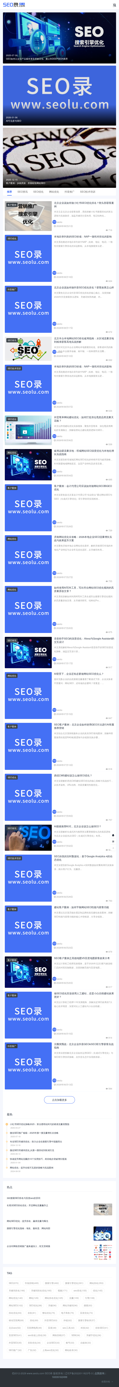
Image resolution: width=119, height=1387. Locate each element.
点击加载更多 (59, 1100)
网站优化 (54, 191)
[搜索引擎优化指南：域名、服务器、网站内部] (103, 1233)
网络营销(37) (59, 1335)
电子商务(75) (67, 1312)
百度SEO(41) (15, 1335)
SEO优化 (38, 191)
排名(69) (34, 1320)
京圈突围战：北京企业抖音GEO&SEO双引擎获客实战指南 (84, 1045)
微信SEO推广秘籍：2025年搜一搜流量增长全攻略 (34, 1132)
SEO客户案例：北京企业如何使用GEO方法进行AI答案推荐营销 (84, 726)
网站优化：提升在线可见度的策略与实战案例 (31, 1167)
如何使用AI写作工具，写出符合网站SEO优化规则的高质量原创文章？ (84, 589)
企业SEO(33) (53, 1342)
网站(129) (34, 1297)
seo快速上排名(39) (37, 1335)
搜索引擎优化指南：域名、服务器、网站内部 (28, 1228)
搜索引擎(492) (52, 1283)
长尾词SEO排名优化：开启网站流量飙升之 (27, 1205)
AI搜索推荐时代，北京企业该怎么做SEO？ (77, 826)
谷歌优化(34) (34, 1342)
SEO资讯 (23, 191)
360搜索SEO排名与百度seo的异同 (23, 1198)
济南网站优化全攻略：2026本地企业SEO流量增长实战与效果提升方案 (83, 538)
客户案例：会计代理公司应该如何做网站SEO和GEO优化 (83, 487)
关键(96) (52, 1305)
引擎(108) (90, 1297)
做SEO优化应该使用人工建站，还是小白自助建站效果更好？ (84, 995)
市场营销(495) (32, 1283)
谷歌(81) (32, 1312)
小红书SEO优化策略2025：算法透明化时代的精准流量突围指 (39, 1124)
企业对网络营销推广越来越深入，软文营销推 (28, 1246)
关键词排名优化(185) (41, 1290)
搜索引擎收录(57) (86, 1320)
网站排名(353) (97, 1283)
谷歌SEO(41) (101, 1327)
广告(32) (32, 1350)
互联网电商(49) (34, 1327)
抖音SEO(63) (50, 1320)
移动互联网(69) (16, 1320)
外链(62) (68, 1320)
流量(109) (74, 1297)
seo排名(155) (80, 1290)
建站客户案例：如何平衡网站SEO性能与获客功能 (81, 907)
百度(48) (52, 1327)
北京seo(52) (15, 1327)
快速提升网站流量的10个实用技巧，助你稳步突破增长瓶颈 (38, 1158)
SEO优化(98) (35, 1305)
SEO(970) (14, 1283)
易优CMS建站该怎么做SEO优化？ (73, 775)
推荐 (9, 191)
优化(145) (98, 1290)
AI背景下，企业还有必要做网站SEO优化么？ (79, 673)
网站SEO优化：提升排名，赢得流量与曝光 (27, 1220)
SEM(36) (75, 1335)
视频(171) (62, 1290)
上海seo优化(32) (50, 1350)
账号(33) (70, 1342)
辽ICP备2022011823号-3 (79, 1373)
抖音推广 (70, 191)
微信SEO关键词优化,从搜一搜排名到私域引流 (32, 1150)
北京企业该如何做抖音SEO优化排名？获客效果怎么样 (84, 287)
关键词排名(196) (17, 1290)
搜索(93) (88, 1305)
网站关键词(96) (70, 1305)
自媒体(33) (85, 1342)
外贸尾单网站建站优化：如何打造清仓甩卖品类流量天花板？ (84, 418)
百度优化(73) (86, 1312)
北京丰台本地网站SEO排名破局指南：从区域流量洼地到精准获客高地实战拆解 (84, 340)
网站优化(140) (16, 1297)
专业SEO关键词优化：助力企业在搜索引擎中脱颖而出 (36, 1141)
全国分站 (105, 1381)
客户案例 (12, 204)
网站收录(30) (71, 1350)
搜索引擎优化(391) (74, 1283)
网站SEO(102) (16, 1305)
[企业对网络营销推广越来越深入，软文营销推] (103, 1252)
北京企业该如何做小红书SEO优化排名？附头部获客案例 (84, 204)
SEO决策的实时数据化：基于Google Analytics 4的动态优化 (83, 857)
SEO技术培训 (87, 191)
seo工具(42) (69, 1327)
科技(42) (85, 1327)
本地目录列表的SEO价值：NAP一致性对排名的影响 (83, 236)
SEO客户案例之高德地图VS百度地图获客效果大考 (82, 958)
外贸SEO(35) (15, 1342)
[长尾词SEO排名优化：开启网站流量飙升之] (103, 1209)
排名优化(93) (15, 1312)
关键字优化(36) (93, 1335)
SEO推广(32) (15, 1350)
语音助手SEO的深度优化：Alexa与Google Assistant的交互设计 (84, 640)
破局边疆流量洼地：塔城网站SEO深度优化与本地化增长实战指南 (84, 452)
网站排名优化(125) (54, 1297)
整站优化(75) (48, 1312)
